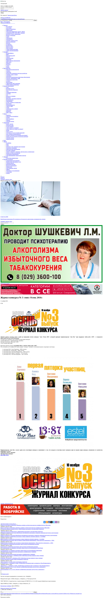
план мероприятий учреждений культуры (16, 155)
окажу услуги (9, 131)
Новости (5, 25)
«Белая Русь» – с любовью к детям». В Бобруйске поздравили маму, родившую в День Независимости (25, 565)
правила (8, 120)
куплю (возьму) (10, 126)
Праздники (8, 103)
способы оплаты (10, 121)
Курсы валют (60, 593)
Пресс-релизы (9, 48)
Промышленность (10, 105)
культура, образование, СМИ (13, 78)
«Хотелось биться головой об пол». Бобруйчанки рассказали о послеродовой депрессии (22, 531)
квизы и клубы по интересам (13, 153)
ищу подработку (10, 118)
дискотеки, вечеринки (11, 148)
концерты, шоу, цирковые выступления (15, 146)
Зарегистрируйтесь (12, 15)
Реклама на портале (16, 19)
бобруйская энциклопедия (12, 69)
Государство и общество (12, 89)
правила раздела (10, 139)
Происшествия (9, 58)
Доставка (8, 93)
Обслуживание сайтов (11, 168)
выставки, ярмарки (10, 150)
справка (8, 70)
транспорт (8, 72)
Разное (7, 67)
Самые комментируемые (12, 49)
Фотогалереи (9, 82)
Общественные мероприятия (13, 60)
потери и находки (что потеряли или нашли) (16, 135)
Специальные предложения (12, 160)
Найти (2, 224)
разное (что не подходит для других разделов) (17, 136)
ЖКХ (7, 54)
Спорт (7, 36)
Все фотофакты (10, 53)
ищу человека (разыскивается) (13, 134)
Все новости (9, 26)
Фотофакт (5, 51)
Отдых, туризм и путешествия (13, 102)
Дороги (8, 57)
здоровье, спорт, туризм (12, 74)
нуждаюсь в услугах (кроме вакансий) (15, 132)
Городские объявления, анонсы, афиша (15, 31)
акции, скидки (9, 124)
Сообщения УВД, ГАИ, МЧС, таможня (15, 33)
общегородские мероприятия (13, 149)
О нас (2, 19)
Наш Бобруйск (6, 68)
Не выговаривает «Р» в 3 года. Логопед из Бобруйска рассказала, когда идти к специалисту (22, 569)
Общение (5, 156)
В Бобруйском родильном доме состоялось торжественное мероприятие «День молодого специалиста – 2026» (27, 543)
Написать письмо (7, 19)
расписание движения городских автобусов (16, 73)
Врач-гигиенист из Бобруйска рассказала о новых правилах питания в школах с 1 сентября (22, 539)
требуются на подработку (12, 116)
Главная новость (10, 163)
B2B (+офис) (9, 112)
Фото (4, 140)
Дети (7, 91)
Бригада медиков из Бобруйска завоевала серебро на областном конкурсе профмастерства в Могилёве (25, 527)
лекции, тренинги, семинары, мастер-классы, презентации (20, 151)
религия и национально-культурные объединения (18, 77)
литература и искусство (12, 79)
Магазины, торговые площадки (13, 98)
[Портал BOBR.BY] (6, 17)
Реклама (14, 588)
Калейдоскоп (9, 45)
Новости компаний (10, 41)
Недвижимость (9, 100)
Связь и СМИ (9, 106)
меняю (7, 130)
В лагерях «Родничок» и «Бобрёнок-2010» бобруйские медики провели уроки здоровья (21, 558)
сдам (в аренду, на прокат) (12, 127)
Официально (9, 30)
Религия (8, 43)
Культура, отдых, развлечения (13, 34)
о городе (8, 81)
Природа (8, 63)
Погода (68, 593)
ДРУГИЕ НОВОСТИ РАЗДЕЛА (8, 524)
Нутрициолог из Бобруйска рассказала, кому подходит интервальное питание (19, 546)
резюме (8, 117)
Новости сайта (9, 46)
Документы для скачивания (12, 170)
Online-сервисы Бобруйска (12, 84)
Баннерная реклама (10, 164)
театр (7, 145)
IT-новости (8, 44)
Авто (7, 87)
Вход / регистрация (5, 21)
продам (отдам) (9, 125)
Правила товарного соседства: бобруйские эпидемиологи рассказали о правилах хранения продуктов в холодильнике (29, 535)
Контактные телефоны (6, 585)
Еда (7, 94)
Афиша (5, 141)
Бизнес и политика (10, 35)
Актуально (8, 27)
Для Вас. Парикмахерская (7, 503)
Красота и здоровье (10, 96)
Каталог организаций (8, 86)
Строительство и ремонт (12, 108)
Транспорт (8, 110)
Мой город (8, 62)
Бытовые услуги (10, 88)
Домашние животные (11, 92)
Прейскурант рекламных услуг (13, 161)
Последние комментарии (12, 158)
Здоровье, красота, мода (12, 40)
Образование (9, 38)
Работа (5, 113)
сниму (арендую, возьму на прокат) (14, 129)
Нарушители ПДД (10, 55)
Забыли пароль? (4, 10)
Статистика (9, 172)
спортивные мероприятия (12, 154)
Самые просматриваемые (12, 50)
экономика (8, 75)
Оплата (23, 19)
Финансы (8, 111)
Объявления (6, 122)
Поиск (35, 20)
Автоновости (9, 39)
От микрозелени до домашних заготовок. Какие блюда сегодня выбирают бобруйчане (21, 550)
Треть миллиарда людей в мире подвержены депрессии (14, 561)
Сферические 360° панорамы (13, 83)
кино (7, 144)
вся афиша (8, 142)
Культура (8, 64)
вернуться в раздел (5, 283)
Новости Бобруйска (11, 29)
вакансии (8, 115)
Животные (8, 59)
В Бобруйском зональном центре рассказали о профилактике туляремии (18, 554)
